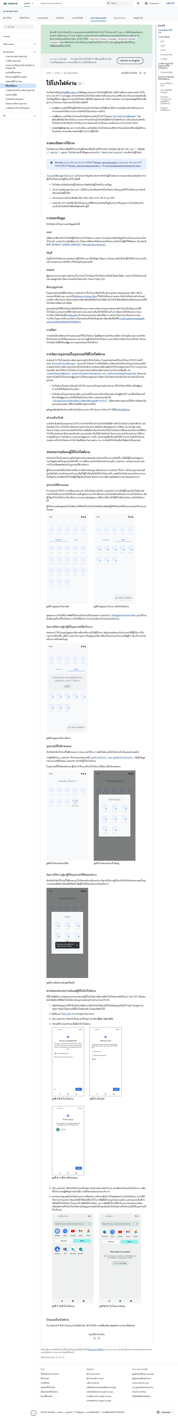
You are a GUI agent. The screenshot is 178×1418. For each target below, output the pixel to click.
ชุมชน (60, 1412)
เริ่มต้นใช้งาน (24, 18)
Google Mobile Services (142, 1387)
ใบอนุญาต (79, 1412)
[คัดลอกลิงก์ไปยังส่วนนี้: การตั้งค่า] (59, 330)
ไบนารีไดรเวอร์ (46, 1396)
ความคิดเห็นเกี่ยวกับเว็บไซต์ (113, 1412)
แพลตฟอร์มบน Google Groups (99, 1391)
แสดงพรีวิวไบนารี (48, 1387)
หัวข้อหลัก (60, 18)
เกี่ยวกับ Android (48, 1412)
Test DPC (66, 1014)
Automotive (120, 18)
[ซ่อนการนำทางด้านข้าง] (33, 1413)
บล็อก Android (92, 1383)
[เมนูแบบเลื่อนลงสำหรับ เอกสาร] (33, 3)
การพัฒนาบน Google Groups (98, 1396)
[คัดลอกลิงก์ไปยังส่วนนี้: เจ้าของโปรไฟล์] (66, 418)
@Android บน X (93, 1374)
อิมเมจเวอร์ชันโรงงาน (49, 1391)
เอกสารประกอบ (10, 11)
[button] (16, 44)
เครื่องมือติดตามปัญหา (141, 1396)
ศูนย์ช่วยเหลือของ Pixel (141, 1378)
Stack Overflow (139, 1391)
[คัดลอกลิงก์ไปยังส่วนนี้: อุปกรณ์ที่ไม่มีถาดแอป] (74, 746)
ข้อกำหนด (45, 1378)
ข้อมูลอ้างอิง (138, 18)
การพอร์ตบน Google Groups (98, 1400)
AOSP (48, 73)
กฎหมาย (69, 1412)
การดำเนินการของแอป (95, 244)
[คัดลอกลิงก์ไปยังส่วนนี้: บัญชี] (55, 253)
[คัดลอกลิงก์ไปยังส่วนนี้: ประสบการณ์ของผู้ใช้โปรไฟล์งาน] (93, 452)
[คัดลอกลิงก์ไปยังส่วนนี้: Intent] (57, 270)
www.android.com (140, 1383)
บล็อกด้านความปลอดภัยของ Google (101, 1387)
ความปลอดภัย (43, 18)
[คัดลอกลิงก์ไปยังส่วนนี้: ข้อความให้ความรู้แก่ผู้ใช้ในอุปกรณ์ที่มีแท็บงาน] (95, 627)
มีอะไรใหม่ (7, 18)
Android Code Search (51, 3)
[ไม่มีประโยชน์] (145, 73)
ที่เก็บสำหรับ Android (50, 1374)
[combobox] (119, 3)
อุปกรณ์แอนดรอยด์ (98, 18)
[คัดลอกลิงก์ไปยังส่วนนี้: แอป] (54, 232)
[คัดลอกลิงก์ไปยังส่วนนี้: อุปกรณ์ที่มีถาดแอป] (71, 485)
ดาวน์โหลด (45, 1383)
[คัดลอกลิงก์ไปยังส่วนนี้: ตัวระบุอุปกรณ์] (65, 287)
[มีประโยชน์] (140, 73)
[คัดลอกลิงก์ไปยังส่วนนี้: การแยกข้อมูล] (68, 218)
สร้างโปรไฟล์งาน (122, 409)
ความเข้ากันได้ (77, 18)
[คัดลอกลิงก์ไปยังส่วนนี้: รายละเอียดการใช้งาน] (77, 143)
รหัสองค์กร (73, 315)
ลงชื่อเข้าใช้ (170, 3)
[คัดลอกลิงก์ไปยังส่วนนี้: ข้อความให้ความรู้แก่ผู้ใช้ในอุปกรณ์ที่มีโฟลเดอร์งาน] (99, 875)
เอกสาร (27, 3)
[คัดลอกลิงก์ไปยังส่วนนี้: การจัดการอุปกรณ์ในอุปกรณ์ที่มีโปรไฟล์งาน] (108, 354)
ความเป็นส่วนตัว (92, 1412)
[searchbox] (18, 27)
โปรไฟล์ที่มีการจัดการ (68, 92)
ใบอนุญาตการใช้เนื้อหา (96, 1349)
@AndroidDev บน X (95, 1378)
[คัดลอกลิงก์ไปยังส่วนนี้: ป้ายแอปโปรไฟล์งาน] (72, 1320)
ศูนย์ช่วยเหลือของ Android (143, 1374)
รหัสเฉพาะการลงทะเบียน (85, 296)
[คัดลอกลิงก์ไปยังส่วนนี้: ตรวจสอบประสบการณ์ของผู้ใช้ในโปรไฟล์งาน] (99, 991)
